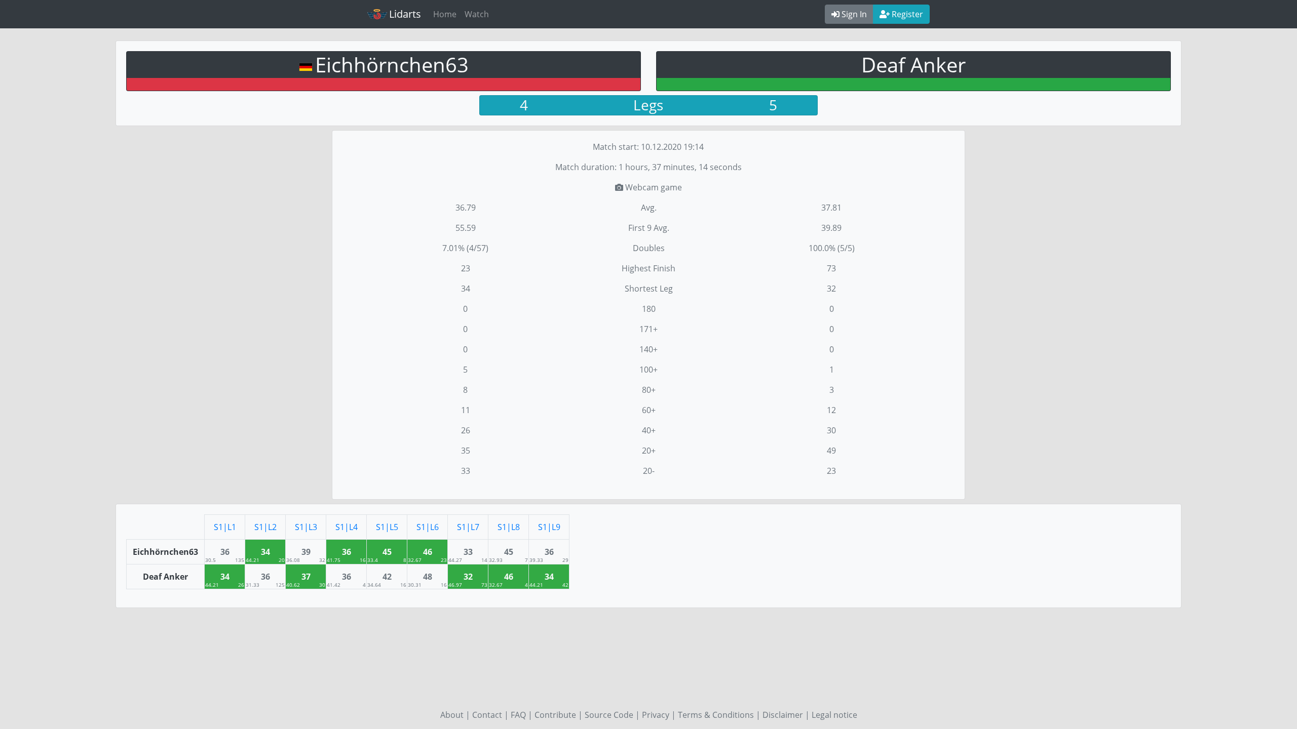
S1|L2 (265, 527)
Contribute (555, 714)
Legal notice (834, 714)
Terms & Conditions (716, 714)
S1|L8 (509, 527)
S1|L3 (306, 527)
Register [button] (906, 14)
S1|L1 (225, 527)
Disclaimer (782, 714)
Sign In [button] (853, 14)
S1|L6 (427, 527)
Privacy (655, 714)
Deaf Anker (913, 64)
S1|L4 (346, 527)
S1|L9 (549, 527)
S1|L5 (387, 527)
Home (444, 14)
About (452, 714)
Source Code (609, 714)
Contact (487, 714)
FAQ (518, 714)
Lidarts (405, 14)
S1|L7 (468, 527)
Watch (477, 14)
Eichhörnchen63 (392, 64)
